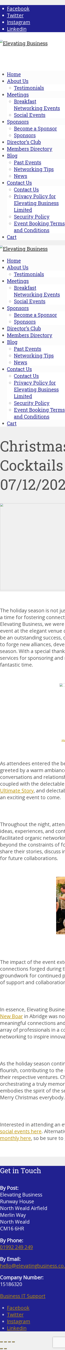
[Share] (9, 1341)
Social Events (29, 115)
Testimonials (29, 87)
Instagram (18, 1321)
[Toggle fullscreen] (5, 1341)
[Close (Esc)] (13, 1341)
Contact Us (19, 182)
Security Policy (32, 216)
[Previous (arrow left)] (1, 1348)
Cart (11, 237)
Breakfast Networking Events (37, 104)
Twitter (15, 1314)
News (20, 176)
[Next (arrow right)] (5, 1348)
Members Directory (29, 149)
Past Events (27, 162)
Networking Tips (34, 169)
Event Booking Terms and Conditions (39, 226)
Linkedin (17, 1328)
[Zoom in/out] (1, 1341)
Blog (12, 155)
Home (14, 74)
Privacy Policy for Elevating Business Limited (36, 203)
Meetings (18, 94)
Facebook (18, 1307)
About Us (17, 81)
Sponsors (18, 121)
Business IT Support (22, 1295)
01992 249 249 (16, 1247)
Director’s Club (24, 142)
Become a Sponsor (35, 128)
